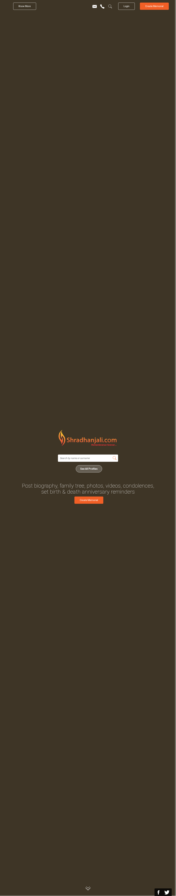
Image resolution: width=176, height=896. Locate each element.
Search (114, 458)
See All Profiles (89, 468)
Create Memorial (154, 6)
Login (126, 6)
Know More (25, 6)
